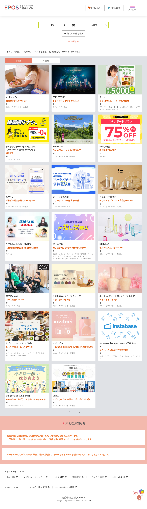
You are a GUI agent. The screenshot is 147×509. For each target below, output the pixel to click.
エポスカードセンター (34, 477)
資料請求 (76, 477)
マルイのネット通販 (65, 487)
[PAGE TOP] (140, 495)
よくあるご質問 (97, 477)
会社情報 (11, 477)
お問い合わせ (119, 477)
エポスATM (59, 477)
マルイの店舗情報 (38, 487)
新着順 (18, 61)
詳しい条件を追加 (75, 33)
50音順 (46, 61)
